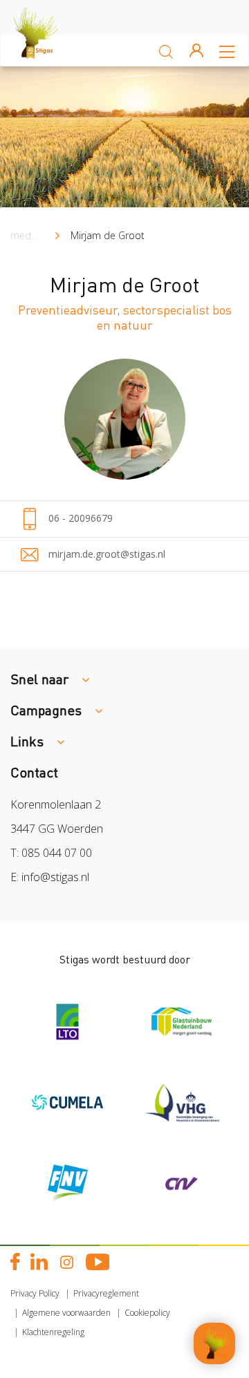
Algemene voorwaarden (66, 1313)
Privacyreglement (106, 1293)
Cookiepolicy (147, 1313)
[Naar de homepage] (48, 50)
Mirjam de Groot (108, 235)
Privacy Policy (34, 1293)
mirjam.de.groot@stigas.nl (105, 553)
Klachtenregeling (53, 1332)
